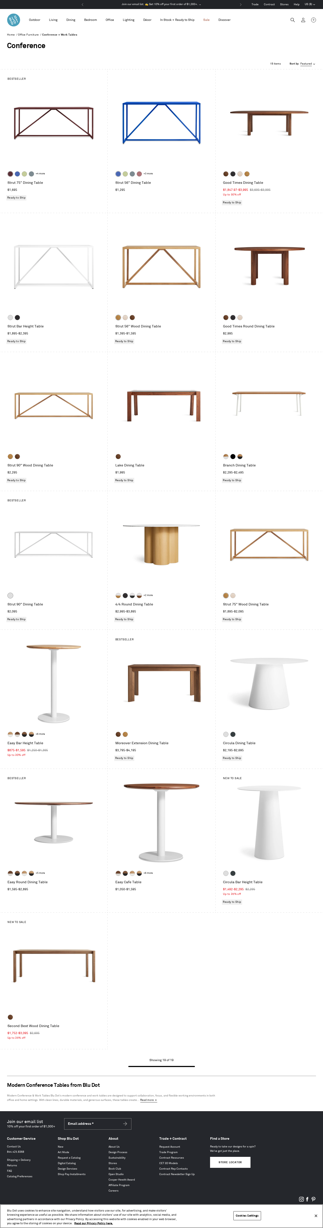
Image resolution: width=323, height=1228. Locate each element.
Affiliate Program (119, 1185)
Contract (269, 4)
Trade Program (168, 1152)
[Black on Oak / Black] (233, 456)
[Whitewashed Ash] (240, 174)
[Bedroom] (90, 20)
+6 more (40, 734)
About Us (114, 1147)
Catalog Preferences (19, 1176)
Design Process (118, 1152)
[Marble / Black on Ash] (132, 595)
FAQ (9, 1171)
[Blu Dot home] (13, 20)
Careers (113, 1191)
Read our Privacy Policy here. (93, 1223)
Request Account (169, 1147)
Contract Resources (171, 1158)
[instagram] (301, 1200)
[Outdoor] (34, 20)
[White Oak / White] (10, 734)
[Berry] (139, 174)
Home (11, 35)
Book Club (115, 1169)
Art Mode (63, 1152)
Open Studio (116, 1174)
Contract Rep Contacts (173, 1169)
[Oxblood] (10, 174)
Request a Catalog (69, 1158)
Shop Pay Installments (71, 1174)
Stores (284, 4)
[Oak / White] (226, 456)
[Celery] (24, 174)
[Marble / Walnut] (139, 595)
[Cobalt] (17, 174)
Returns (12, 1165)
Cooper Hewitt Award (122, 1180)
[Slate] (17, 317)
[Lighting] (128, 20)
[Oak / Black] (240, 456)
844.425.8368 (15, 1152)
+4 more (40, 174)
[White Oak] (247, 174)
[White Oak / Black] (31, 734)
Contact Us (14, 1146)
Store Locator (230, 1162)
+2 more (148, 595)
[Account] (303, 20)
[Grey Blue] (31, 174)
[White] (10, 317)
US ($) (310, 5)
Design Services (67, 1169)
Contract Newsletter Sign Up (177, 1174)
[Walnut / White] (17, 734)
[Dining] (70, 20)
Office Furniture (28, 35)
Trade (255, 4)
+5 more (40, 873)
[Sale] (206, 20)
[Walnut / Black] (24, 734)
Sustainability (117, 1158)
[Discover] (224, 20)
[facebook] (307, 1200)
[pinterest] (313, 1200)
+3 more (148, 174)
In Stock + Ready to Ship (177, 19)
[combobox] (303, 64)
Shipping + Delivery (19, 1160)
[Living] (53, 20)
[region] (161, 1216)
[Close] (316, 1216)
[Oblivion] (233, 734)
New (60, 1147)
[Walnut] (226, 174)
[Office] (110, 20)
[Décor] (147, 20)
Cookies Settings (247, 1215)
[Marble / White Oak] (118, 595)
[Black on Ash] (233, 174)
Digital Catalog (67, 1163)
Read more (147, 1100)
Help (296, 4)
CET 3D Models (168, 1163)
